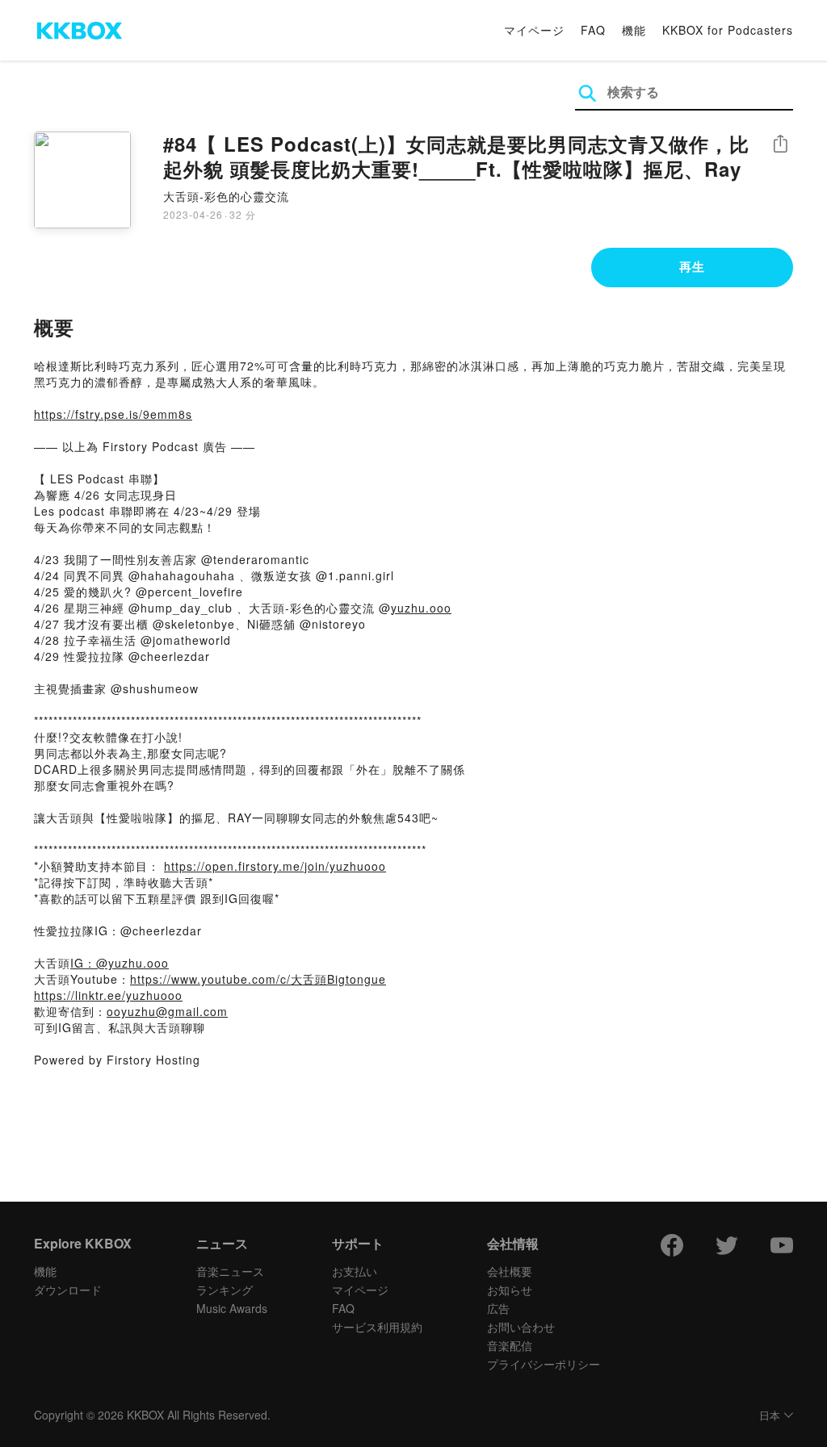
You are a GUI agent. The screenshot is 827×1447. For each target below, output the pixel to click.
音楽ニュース (230, 1271)
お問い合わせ (521, 1327)
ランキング (224, 1290)
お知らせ (509, 1290)
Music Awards (231, 1308)
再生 (692, 266)
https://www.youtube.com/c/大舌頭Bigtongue (258, 979)
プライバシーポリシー (543, 1364)
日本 (769, 1416)
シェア (780, 144)
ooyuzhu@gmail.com (167, 1011)
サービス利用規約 (377, 1327)
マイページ (534, 30)
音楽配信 (509, 1345)
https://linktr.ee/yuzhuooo (108, 995)
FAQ (593, 30)
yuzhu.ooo (421, 608)
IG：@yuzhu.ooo (119, 963)
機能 (634, 30)
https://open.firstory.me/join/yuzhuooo (275, 866)
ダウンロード (68, 1290)
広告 (498, 1308)
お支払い (354, 1271)
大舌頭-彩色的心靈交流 (226, 196)
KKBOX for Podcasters (727, 30)
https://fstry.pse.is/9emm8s (113, 414)
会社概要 (509, 1271)
